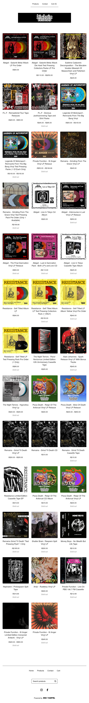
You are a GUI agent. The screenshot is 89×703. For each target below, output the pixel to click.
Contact (45, 4)
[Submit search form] (55, 681)
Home (31, 670)
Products (35, 4)
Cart (58, 670)
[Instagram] (41, 690)
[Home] (44, 18)
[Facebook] (47, 690)
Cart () (54, 4)
